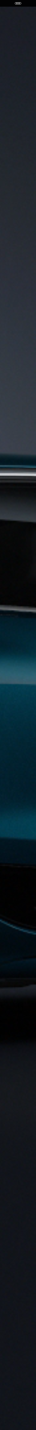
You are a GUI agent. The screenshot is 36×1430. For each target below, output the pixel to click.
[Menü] (4, 3)
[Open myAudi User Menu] (31, 3)
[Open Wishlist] (27, 3)
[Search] (8, 3)
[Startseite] (18, 3)
